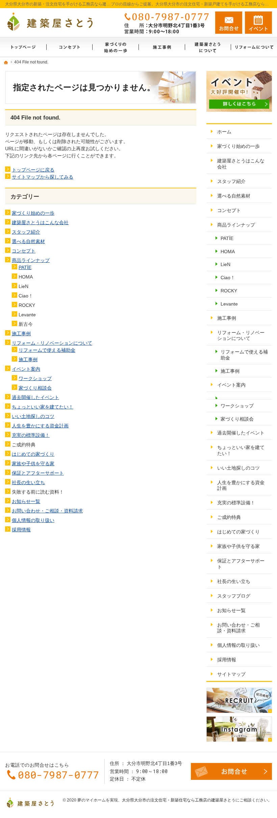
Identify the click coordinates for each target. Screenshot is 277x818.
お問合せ (228, 22)
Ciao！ (228, 277)
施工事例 (21, 333)
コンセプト (23, 251)
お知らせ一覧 (26, 501)
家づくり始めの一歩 (33, 213)
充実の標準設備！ (31, 435)
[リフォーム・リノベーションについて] (254, 47)
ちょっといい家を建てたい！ (42, 407)
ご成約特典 (229, 517)
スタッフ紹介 (26, 232)
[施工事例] (161, 47)
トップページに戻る (33, 170)
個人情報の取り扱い (33, 520)
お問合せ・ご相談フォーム (231, 771)
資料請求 (258, 22)
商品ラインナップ (31, 260)
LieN (225, 264)
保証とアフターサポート (38, 473)
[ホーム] (23, 47)
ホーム (224, 131)
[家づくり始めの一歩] (115, 47)
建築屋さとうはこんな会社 (40, 222)
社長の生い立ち (28, 482)
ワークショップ (35, 378)
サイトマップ (231, 674)
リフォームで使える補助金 (47, 350)
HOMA (228, 251)
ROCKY (229, 290)
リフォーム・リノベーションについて (52, 343)
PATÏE (25, 267)
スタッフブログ (233, 596)
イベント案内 (26, 369)
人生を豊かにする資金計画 (40, 425)
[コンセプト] (69, 47)
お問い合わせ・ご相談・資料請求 (47, 510)
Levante (229, 304)
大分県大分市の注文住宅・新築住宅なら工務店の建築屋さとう (178, 800)
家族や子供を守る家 (33, 463)
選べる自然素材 (28, 241)
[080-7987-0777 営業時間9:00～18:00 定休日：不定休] (165, 22)
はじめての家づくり (33, 454)
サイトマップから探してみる (42, 177)
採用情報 (21, 529)
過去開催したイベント (35, 397)
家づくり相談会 (35, 388)
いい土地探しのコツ (33, 416)
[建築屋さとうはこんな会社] (208, 47)
